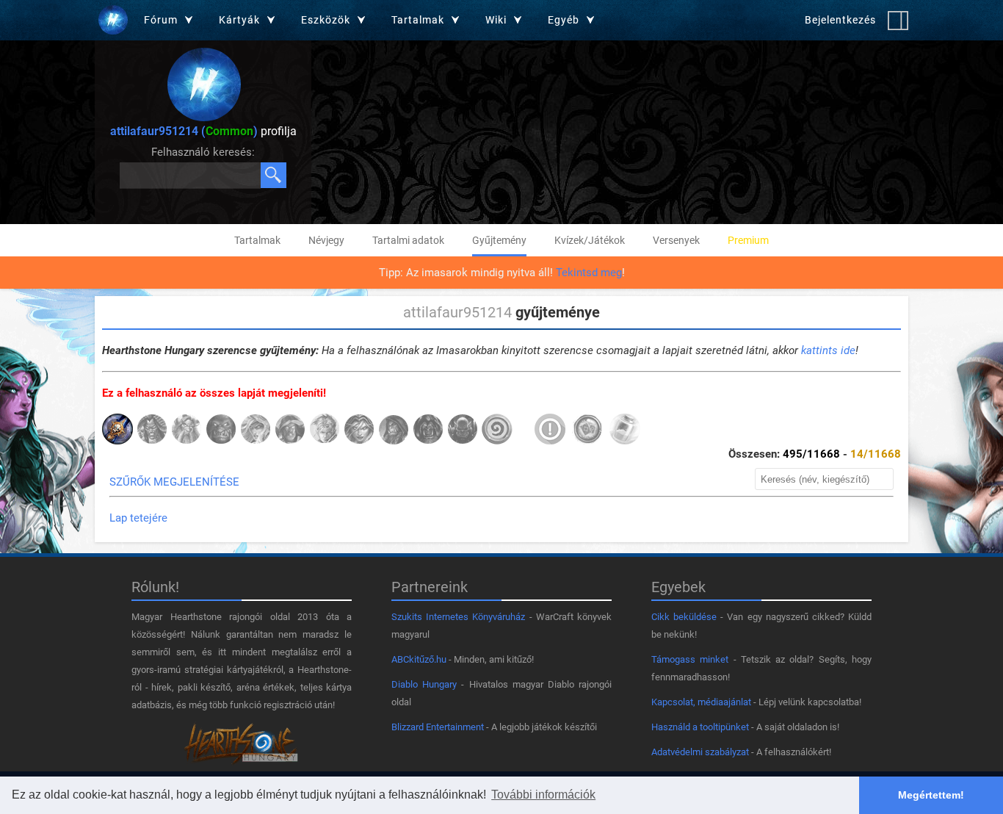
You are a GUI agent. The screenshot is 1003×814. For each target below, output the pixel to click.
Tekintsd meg (589, 272)
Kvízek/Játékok (589, 240)
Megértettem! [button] (931, 795)
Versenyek (676, 240)
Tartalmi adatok (408, 240)
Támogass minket (689, 659)
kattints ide (828, 350)
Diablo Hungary (424, 684)
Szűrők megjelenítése (174, 482)
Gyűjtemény (499, 240)
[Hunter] (221, 430)
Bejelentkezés (840, 20)
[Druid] (186, 430)
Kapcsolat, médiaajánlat (701, 701)
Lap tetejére (138, 518)
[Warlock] (428, 430)
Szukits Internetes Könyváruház (458, 616)
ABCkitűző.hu (418, 659)
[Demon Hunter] (152, 430)
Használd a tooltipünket (700, 726)
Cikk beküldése (684, 616)
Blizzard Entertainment (437, 726)
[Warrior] (462, 430)
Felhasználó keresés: (203, 152)
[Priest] (324, 430)
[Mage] (255, 430)
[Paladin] (290, 430)
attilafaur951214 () (184, 131)
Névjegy (326, 240)
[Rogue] (359, 430)
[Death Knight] (117, 430)
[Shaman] (393, 430)
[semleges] (497, 430)
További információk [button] (543, 794)
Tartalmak (257, 240)
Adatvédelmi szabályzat (700, 751)
